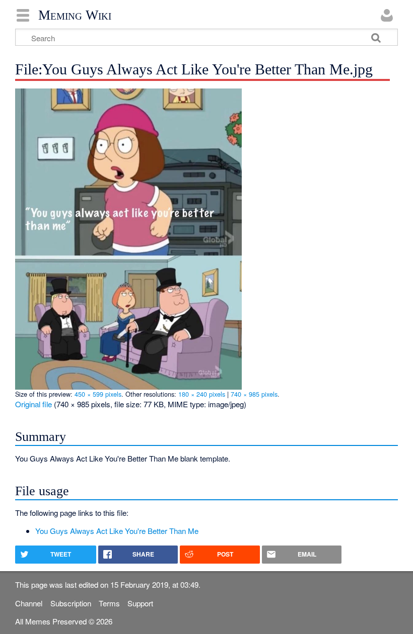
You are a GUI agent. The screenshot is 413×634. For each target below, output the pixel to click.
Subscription (70, 603)
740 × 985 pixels (254, 394)
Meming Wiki (74, 15)
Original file (33, 404)
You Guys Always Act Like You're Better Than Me (116, 530)
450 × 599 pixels (98, 394)
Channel (28, 603)
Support (140, 603)
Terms (109, 603)
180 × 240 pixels (201, 394)
